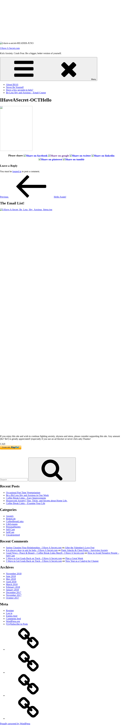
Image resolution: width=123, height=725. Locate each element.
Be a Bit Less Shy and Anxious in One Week (27, 495)
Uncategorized (13, 535)
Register (10, 610)
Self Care (10, 529)
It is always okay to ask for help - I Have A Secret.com (32, 550)
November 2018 (13, 573)
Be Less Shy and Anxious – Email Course (26, 92)
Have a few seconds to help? (19, 90)
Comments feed (13, 618)
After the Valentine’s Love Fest (79, 547)
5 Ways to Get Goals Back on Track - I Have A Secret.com (34, 558)
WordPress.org (13, 621)
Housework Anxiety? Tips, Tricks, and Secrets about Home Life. (36, 500)
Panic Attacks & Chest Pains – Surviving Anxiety (84, 550)
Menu (93, 79)
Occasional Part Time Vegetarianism (23, 492)
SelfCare (10, 532)
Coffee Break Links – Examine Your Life (25, 503)
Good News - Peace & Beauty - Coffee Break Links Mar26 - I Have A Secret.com (45, 553)
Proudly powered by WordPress (15, 723)
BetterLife (11, 518)
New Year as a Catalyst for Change (82, 561)
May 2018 (11, 579)
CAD (2, 444)
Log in (9, 613)
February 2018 (13, 587)
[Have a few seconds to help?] (28, 695)
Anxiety (10, 516)
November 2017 (13, 595)
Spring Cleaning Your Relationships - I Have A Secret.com (34, 547)
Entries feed (11, 616)
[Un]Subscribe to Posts (17, 624)
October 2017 (12, 598)
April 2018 (11, 581)
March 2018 (12, 584)
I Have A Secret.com (10, 48)
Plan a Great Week (74, 558)
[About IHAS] (28, 649)
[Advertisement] (61, 21)
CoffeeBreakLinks (15, 521)
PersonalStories (13, 527)
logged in (16, 171)
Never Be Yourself (15, 87)
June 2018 (11, 576)
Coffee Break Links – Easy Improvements (26, 498)
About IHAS (12, 84)
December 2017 (13, 592)
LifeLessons (12, 524)
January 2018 (12, 589)
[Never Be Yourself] (28, 672)
